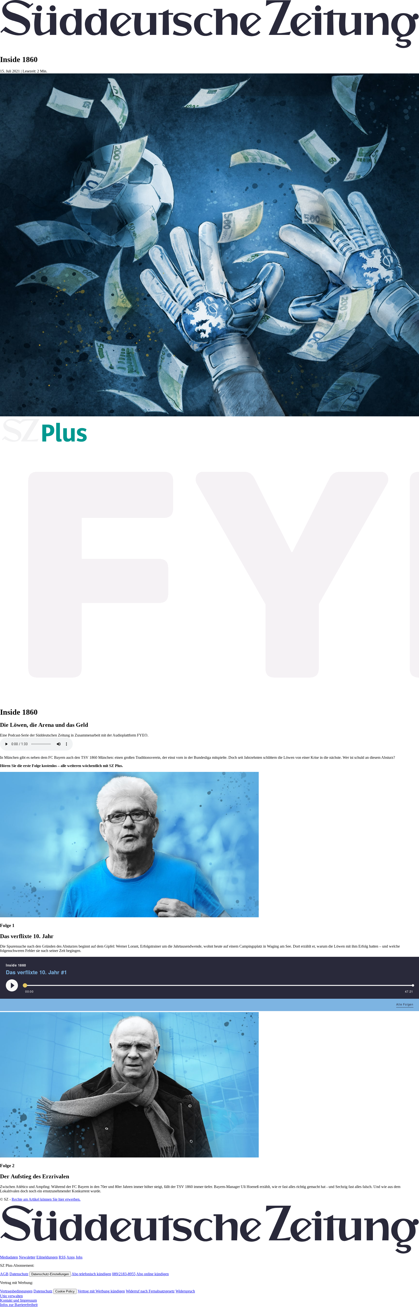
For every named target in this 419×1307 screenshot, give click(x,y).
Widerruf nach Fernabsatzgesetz (150, 1291)
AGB (4, 1274)
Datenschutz (18, 1274)
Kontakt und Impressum (18, 1300)
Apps (70, 1257)
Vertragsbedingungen (16, 1291)
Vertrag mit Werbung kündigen (101, 1291)
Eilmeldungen (47, 1257)
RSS (62, 1257)
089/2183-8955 (124, 1274)
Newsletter (27, 1257)
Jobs (79, 1257)
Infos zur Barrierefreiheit (19, 1305)
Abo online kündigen (152, 1274)
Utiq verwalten (11, 1296)
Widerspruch (185, 1291)
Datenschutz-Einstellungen (50, 1274)
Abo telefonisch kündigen (91, 1274)
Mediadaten (9, 1257)
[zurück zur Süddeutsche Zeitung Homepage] (209, 47)
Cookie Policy (65, 1291)
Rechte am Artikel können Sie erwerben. (46, 1199)
